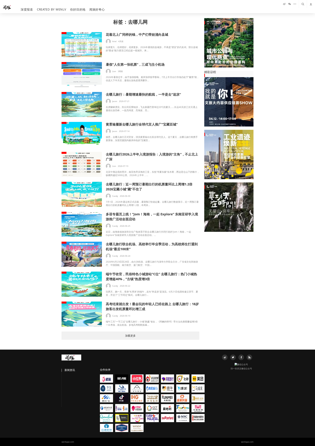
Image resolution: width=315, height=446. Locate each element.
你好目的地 (77, 9)
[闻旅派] (8, 6)
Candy (115, 196)
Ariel (114, 41)
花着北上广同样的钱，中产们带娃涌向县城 (137, 34)
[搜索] (303, 4)
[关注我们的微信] (289, 4)
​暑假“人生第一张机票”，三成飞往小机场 (135, 64)
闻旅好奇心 (97, 9)
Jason (114, 101)
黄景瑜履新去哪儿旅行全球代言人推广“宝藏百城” (142, 124)
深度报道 (27, 9)
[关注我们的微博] (284, 4)
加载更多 (130, 335)
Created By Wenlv (51, 9)
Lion (114, 71)
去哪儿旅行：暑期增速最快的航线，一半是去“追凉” (143, 94)
